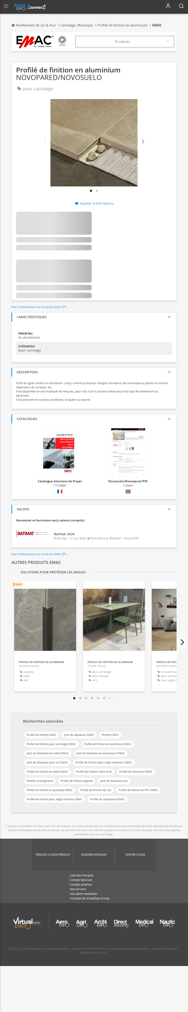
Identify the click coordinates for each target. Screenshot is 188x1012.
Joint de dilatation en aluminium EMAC (100, 753)
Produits (122, 41)
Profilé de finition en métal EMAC (48, 772)
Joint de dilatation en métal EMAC (48, 753)
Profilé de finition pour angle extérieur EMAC (103, 762)
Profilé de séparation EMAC (107, 799)
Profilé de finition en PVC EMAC (138, 790)
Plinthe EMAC (110, 735)
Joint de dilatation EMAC (79, 735)
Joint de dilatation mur (114, 781)
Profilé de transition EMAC (136, 772)
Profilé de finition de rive (95, 790)
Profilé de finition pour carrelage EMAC (51, 744)
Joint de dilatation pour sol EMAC (47, 762)
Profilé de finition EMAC (42, 735)
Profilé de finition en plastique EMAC (50, 790)
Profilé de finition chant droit (94, 772)
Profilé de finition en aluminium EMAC (108, 744)
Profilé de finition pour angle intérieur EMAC (55, 799)
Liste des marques (81, 875)
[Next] (142, 142)
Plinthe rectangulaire (40, 781)
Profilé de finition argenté (77, 781)
